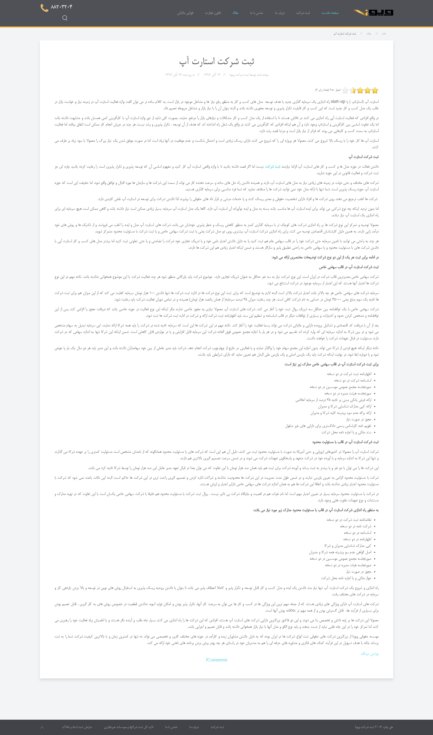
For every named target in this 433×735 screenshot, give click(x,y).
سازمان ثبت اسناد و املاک (77, 727)
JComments (216, 660)
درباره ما (280, 13)
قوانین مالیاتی (185, 13)
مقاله (235, 13)
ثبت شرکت (303, 13)
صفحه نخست (330, 13)
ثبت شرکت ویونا (364, 727)
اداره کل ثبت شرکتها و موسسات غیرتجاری (128, 727)
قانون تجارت (213, 13)
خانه (384, 34)
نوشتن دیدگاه (370, 654)
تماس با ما (256, 13)
